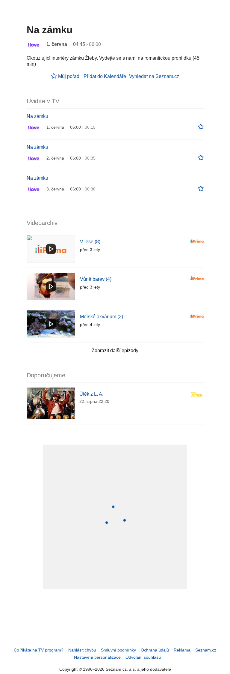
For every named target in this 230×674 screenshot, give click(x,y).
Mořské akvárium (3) (101, 316)
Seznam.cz (205, 650)
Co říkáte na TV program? (38, 650)
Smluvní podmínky (118, 650)
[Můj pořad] (201, 127)
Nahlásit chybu (82, 650)
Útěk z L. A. (91, 394)
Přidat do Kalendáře (105, 76)
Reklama (182, 650)
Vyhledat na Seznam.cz (154, 76)
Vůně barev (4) (95, 279)
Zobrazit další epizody (115, 350)
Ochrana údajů (155, 650)
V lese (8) (90, 241)
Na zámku (37, 116)
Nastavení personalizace (97, 657)
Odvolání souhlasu (143, 657)
